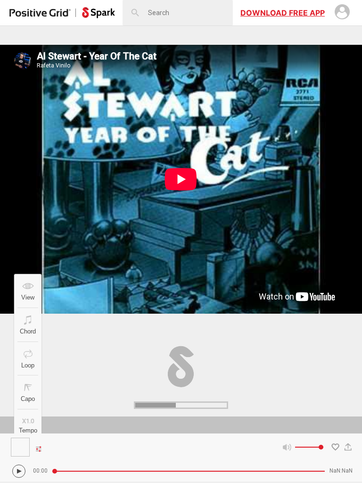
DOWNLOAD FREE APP (282, 12)
